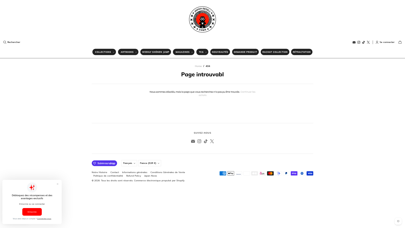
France (148, 163)
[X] (368, 42)
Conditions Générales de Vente (167, 172)
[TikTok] (363, 42)
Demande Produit (245, 52)
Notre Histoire (99, 172)
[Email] (354, 42)
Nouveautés (220, 52)
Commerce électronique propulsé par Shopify (159, 180)
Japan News (150, 175)
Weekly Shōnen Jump (155, 52)
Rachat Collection (275, 52)
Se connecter (387, 42)
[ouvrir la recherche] (4, 42)
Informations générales (134, 172)
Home (198, 66)
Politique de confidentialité (108, 175)
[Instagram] (358, 42)
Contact (114, 172)
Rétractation (302, 52)
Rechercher (13, 42)
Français (127, 163)
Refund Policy (133, 175)
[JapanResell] (202, 19)
